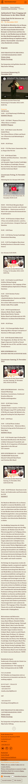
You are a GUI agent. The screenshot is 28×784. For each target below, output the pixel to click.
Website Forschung (6, 59)
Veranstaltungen (5, 7)
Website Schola (5, 57)
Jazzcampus (4, 759)
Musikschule (4, 752)
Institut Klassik (5, 755)
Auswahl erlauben (7, 780)
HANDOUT (4, 496)
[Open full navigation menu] (25, 2)
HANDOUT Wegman (7, 125)
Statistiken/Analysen (20, 776)
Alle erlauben (17, 780)
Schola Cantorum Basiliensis (8, 757)
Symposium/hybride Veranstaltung (9, 8)
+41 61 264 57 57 (5, 744)
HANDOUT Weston (6, 115)
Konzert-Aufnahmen (15, 7)
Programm (4, 48)
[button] (14, 729)
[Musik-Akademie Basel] (8, 2)
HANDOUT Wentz (6, 432)
